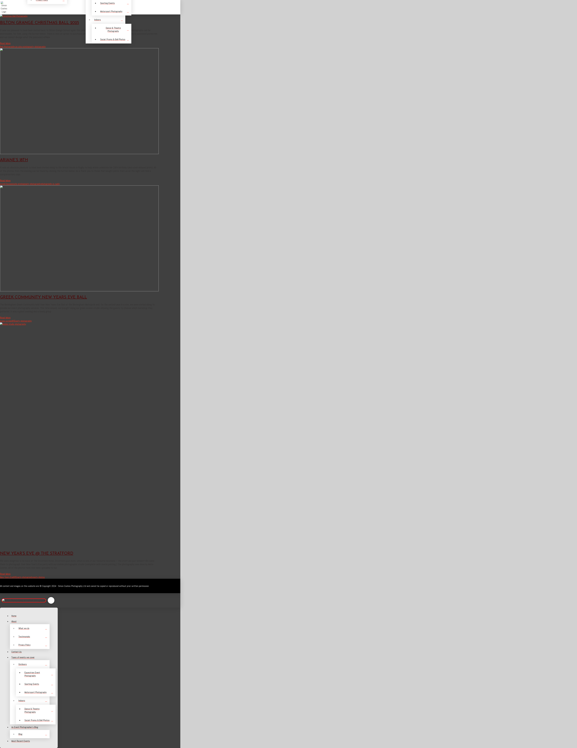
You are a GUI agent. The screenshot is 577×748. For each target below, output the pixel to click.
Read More (5, 180)
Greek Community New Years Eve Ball (43, 297)
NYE (13, 320)
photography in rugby (50, 183)
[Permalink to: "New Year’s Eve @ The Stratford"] (225, 324)
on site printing (22, 46)
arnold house (5, 183)
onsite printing (18, 183)
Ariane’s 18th (14, 160)
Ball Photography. (7, 46)
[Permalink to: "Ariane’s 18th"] (79, 153)
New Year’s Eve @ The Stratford (36, 554)
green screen (6, 320)
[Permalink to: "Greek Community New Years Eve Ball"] (79, 290)
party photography (37, 46)
